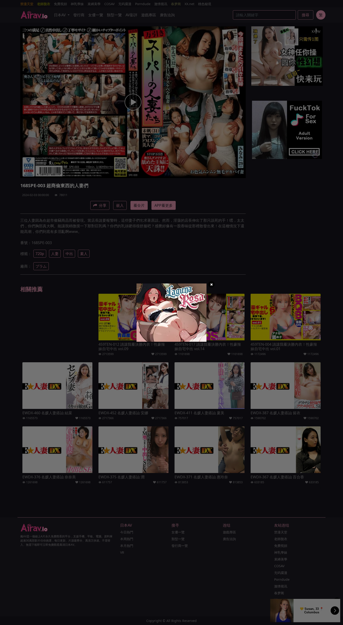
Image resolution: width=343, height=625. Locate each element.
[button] (211, 284)
